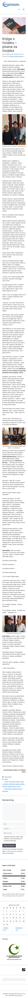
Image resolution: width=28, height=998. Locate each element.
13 (20, 914)
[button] (19, 9)
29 (4, 924)
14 (23, 914)
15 (3, 918)
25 (13, 921)
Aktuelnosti (7, 777)
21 (23, 918)
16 (7, 918)
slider (6, 779)
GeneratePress (18, 995)
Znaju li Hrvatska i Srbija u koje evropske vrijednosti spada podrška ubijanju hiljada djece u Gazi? (13, 784)
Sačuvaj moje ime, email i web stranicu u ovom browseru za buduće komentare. (13, 839)
